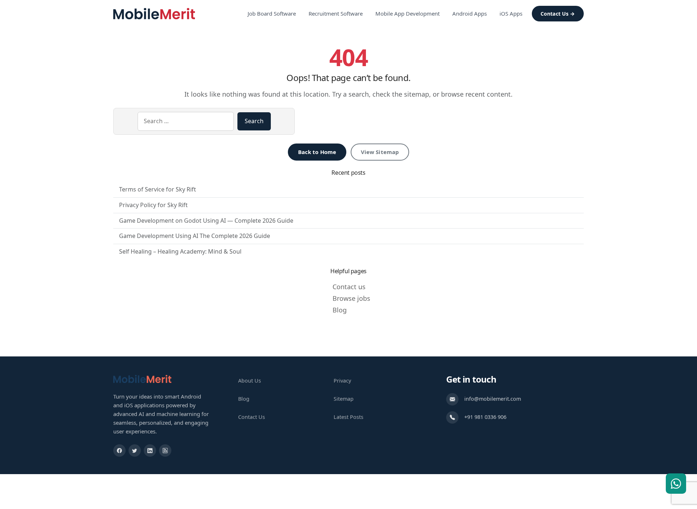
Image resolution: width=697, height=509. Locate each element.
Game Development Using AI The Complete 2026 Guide (194, 236)
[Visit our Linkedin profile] (150, 450)
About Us (249, 380)
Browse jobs (351, 298)
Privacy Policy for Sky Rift (153, 205)
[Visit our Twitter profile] (135, 450)
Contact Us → (558, 13)
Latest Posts (348, 416)
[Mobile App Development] (142, 379)
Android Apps (469, 13)
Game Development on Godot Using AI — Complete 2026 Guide (206, 221)
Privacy (342, 380)
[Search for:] (186, 121)
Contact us (349, 286)
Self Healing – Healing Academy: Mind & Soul (180, 251)
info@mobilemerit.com (492, 398)
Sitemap (344, 398)
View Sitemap (380, 151)
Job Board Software (272, 13)
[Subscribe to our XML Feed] (165, 450)
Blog (340, 310)
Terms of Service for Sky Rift (157, 189)
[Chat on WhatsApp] (676, 483)
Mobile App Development (407, 13)
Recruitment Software (336, 13)
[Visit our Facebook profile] (119, 450)
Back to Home (317, 151)
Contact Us (251, 416)
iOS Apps (511, 13)
